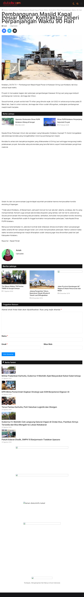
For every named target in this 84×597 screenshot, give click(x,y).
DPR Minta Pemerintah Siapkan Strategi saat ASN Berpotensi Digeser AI (35, 392)
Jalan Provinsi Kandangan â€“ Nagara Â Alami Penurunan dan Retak (69, 288)
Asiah (5, 26)
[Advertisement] (42, 175)
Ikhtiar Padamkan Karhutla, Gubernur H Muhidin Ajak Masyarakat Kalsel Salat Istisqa (41, 376)
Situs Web (48, 344)
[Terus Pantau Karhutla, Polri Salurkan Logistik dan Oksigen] (9, 404)
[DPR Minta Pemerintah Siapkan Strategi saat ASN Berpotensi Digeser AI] (9, 389)
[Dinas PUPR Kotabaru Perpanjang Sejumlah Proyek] (50, 122)
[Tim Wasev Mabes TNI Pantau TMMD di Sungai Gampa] (14, 277)
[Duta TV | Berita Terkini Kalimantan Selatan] (12, 3)
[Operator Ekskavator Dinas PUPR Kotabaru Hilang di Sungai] (8, 122)
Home (5, 10)
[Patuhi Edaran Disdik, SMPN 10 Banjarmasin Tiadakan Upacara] (9, 437)
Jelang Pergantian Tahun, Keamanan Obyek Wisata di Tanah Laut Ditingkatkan (40, 293)
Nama (5, 336)
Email (5, 344)
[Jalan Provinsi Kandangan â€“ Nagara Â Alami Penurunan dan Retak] (70, 277)
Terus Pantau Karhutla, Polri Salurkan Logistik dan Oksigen (29, 407)
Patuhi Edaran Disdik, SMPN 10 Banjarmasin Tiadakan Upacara (31, 439)
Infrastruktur (13, 10)
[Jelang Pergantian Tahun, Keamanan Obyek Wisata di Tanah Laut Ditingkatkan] (42, 279)
